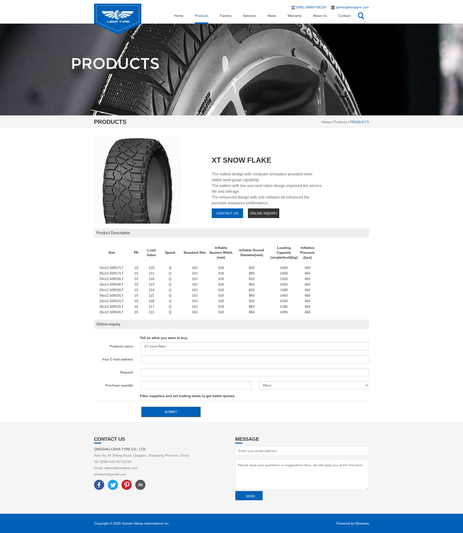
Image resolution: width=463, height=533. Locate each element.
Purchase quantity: (119, 385)
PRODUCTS (359, 122)
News (272, 16)
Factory (226, 16)
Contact (344, 16)
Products (201, 16)
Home (178, 16)
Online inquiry (263, 213)
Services (249, 16)
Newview (362, 523)
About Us (320, 16)
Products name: (122, 346)
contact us (227, 213)
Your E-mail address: (118, 359)
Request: (127, 372)
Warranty (294, 16)
